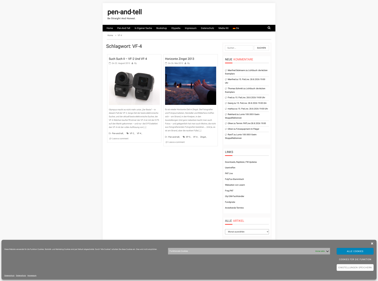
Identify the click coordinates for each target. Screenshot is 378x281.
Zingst (203, 137)
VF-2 (132, 133)
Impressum (31, 276)
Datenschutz (9, 276)
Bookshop (161, 28)
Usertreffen (230, 167)
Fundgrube (230, 202)
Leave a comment (120, 138)
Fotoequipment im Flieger (247, 129)
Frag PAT (229, 190)
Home (110, 28)
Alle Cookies (355, 251)
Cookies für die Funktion (355, 259)
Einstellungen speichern (355, 267)
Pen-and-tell (123, 28)
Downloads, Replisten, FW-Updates (241, 162)
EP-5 (188, 137)
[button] (372, 243)
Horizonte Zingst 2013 (179, 59)
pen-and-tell (124, 12)
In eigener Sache (143, 28)
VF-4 (139, 133)
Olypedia (175, 28)
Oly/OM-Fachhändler (234, 196)
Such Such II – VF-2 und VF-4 (128, 59)
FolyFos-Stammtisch (234, 179)
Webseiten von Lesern (235, 185)
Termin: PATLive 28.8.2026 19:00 (251, 123)
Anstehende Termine (234, 208)
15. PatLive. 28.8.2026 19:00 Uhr (250, 97)
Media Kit (223, 28)
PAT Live (229, 173)
